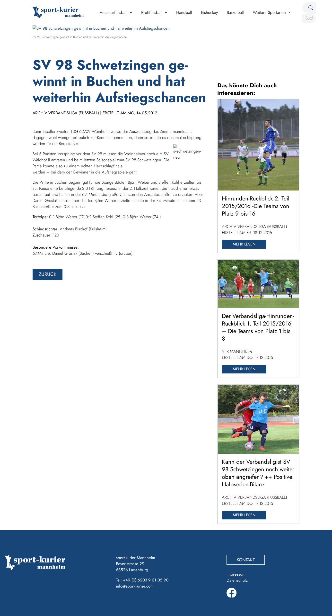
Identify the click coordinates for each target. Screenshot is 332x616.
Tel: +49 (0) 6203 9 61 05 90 (142, 580)
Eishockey (209, 12)
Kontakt (246, 560)
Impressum (236, 574)
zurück (47, 274)
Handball (184, 12)
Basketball (235, 12)
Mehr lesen (244, 244)
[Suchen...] (309, 8)
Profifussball (151, 12)
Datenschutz (237, 580)
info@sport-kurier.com (135, 586)
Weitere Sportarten (269, 12)
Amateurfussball (113, 12)
